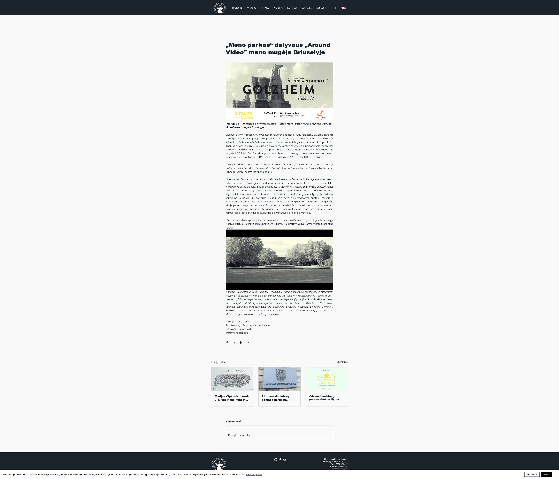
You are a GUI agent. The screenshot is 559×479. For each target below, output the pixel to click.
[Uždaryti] (555, 474)
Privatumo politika (254, 474)
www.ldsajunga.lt (339, 469)
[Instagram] (275, 459)
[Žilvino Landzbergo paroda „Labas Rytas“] (327, 379)
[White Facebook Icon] (280, 459)
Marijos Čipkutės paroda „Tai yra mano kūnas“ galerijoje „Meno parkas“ (232, 398)
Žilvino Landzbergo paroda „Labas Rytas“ (324, 398)
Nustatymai (532, 474)
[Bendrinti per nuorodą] (248, 342)
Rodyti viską (342, 362)
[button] (344, 16)
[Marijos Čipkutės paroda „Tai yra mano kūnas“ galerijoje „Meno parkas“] (232, 379)
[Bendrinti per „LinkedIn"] (241, 342)
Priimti (547, 474)
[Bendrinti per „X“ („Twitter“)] (234, 342)
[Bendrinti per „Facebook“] (227, 342)
